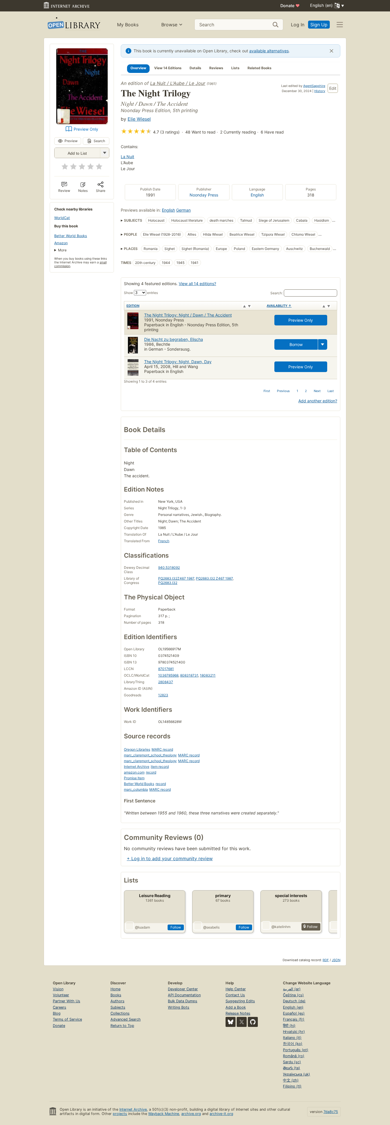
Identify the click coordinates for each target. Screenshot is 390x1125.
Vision (58, 989)
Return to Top (122, 1025)
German (183, 210)
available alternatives (269, 50)
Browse (169, 24)
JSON (336, 960)
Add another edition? (317, 400)
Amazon (61, 243)
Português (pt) (295, 1050)
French (163, 541)
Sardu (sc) (292, 1062)
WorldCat (62, 218)
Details (195, 68)
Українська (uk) (296, 1074)
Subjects (117, 1007)
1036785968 (168, 675)
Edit (332, 88)
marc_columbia (136, 789)
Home (115, 989)
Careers (59, 1007)
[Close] (331, 51)
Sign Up (318, 24)
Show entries (141, 293)
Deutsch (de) (294, 1001)
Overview (138, 68)
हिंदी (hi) (289, 1025)
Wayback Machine (163, 1114)
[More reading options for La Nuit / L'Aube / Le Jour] (104, 153)
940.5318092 (169, 567)
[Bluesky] (231, 1022)
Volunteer (61, 995)
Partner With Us (66, 1001)
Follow (175, 927)
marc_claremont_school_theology (150, 755)
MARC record (162, 749)
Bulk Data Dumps (182, 1001)
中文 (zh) (291, 1080)
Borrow (296, 344)
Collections (120, 1013)
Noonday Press (204, 194)
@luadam (142, 927)
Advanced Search (125, 1019)
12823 (163, 695)
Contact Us (235, 995)
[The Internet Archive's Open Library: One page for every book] (73, 24)
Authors (117, 1001)
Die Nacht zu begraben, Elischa (173, 339)
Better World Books (70, 236)
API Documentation (184, 995)
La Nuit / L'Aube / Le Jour (177, 83)
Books (115, 995)
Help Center (236, 989)
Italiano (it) (292, 1037)
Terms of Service (67, 1019)
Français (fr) (293, 1019)
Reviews (216, 68)
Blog (57, 1013)
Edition (132, 306)
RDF (326, 960)
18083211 (208, 675)
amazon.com (134, 772)
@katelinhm (281, 927)
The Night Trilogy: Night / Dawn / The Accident (188, 315)
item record (160, 766)
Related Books (260, 68)
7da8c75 (330, 1112)
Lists (235, 68)
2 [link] (306, 391)
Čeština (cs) (293, 995)
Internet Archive (136, 766)
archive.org (191, 1114)
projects (120, 1114)
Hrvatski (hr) (294, 1031)
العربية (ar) (292, 989)
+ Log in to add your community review (170, 858)
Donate (290, 5)
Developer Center (183, 989)
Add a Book (236, 1007)
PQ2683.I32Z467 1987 (176, 578)
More (62, 250)
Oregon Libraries (137, 749)
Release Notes (238, 1013)
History (319, 91)
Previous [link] (283, 391)
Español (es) (294, 1013)
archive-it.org (221, 1114)
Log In (297, 24)
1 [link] (297, 391)
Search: (276, 293)
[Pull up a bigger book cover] (82, 122)
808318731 (189, 675)
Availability (279, 306)
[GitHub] (253, 1022)
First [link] (267, 391)
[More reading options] (322, 344)
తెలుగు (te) (291, 1068)
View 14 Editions (168, 68)
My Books (127, 24)
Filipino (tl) (292, 1086)
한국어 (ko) (292, 1043)
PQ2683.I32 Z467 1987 (214, 578)
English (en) (293, 1007)
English (257, 194)
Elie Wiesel (139, 119)
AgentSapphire (314, 86)
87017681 (166, 669)
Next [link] (317, 391)
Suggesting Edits (240, 1001)
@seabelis (211, 927)
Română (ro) (293, 1056)
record (151, 772)
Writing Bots (178, 1007)
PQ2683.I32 (167, 583)
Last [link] (330, 391)
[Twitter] (242, 1022)
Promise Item (134, 778)
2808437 (165, 682)
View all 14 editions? (197, 283)
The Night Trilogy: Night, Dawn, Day (178, 361)
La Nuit (127, 156)
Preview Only (86, 129)
